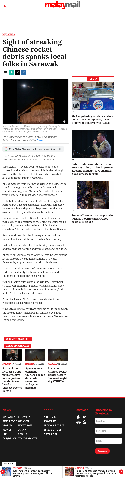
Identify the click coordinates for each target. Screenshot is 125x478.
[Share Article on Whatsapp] (11, 73)
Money (7, 429)
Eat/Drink (9, 438)
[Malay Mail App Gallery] (78, 424)
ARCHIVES (50, 417)
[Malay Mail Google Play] (84, 418)
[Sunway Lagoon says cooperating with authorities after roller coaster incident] (93, 195)
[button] (60, 149)
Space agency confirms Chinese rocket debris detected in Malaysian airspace (35, 378)
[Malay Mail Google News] (84, 424)
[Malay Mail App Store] (78, 418)
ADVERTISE (51, 434)
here (39, 140)
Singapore (10, 421)
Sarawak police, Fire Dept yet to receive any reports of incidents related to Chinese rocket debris (12, 379)
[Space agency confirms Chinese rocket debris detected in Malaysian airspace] (35, 355)
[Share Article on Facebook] (23, 73)
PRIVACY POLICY (54, 425)
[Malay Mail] (62, 8)
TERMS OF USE (53, 429)
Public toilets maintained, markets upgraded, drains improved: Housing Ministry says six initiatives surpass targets (93, 169)
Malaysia (17, 468)
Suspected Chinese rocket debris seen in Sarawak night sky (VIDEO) (57, 375)
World (7, 425)
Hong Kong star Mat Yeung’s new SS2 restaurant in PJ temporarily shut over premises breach (96, 473)
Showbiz (79, 468)
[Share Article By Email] (5, 73)
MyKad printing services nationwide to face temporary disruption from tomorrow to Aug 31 (92, 119)
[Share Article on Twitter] (17, 73)
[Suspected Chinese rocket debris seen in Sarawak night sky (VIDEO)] (58, 355)
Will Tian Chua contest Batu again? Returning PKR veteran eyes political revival (33, 473)
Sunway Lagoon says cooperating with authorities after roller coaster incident (93, 218)
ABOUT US (50, 421)
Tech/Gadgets (27, 438)
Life (5, 434)
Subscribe (102, 451)
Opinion (23, 421)
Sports (22, 434)
